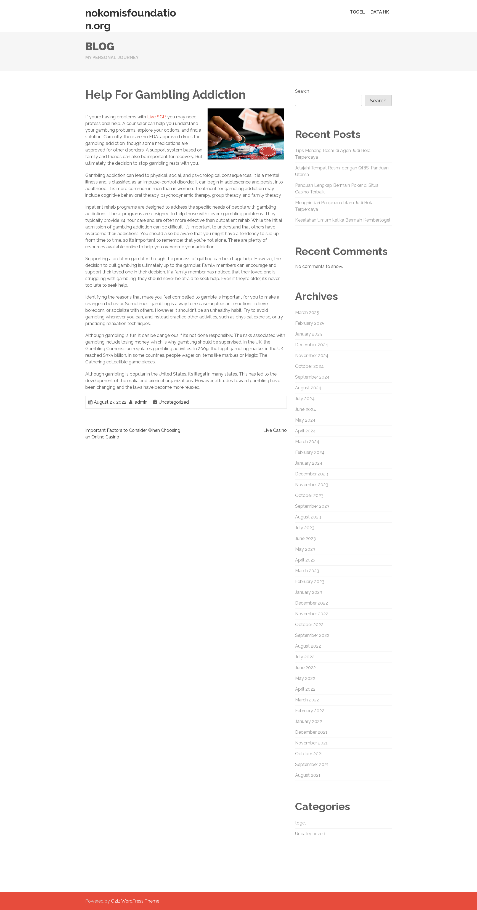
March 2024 (307, 441)
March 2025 (307, 312)
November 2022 (311, 613)
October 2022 (309, 624)
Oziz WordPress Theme (135, 901)
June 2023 (305, 538)
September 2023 (312, 506)
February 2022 (309, 710)
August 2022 (308, 646)
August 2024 (308, 387)
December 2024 (311, 344)
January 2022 (308, 721)
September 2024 (312, 377)
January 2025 (308, 334)
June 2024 (305, 409)
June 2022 (305, 667)
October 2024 (309, 366)
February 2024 (310, 452)
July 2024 (305, 398)
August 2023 (308, 517)
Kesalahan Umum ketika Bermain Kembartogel (342, 220)
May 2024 (305, 420)
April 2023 (305, 560)
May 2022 (305, 678)
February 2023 (309, 581)
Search (302, 91)
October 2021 (309, 753)
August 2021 (307, 775)
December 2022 (311, 603)
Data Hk (379, 12)
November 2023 (311, 484)
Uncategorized (174, 402)
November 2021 (311, 743)
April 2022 (305, 689)
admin (141, 402)
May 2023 (305, 549)
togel (357, 12)
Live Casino (275, 430)
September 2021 (312, 764)
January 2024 (308, 463)
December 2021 (311, 732)
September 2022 (312, 635)
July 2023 (304, 527)
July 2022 (304, 656)
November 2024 (311, 355)
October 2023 (309, 495)
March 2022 (307, 700)
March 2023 (307, 570)
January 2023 (308, 592)
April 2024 (305, 430)
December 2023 (311, 474)
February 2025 (309, 323)
